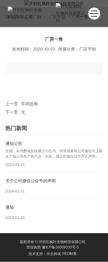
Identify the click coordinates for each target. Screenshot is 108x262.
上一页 (11, 103)
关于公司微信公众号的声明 (30, 180)
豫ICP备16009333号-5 (60, 247)
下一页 (11, 112)
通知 (9, 207)
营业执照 (33, 247)
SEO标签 (69, 253)
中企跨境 (53, 254)
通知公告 (13, 143)
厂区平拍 (87, 49)
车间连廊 (29, 103)
